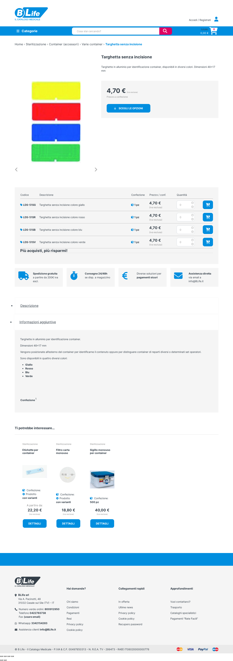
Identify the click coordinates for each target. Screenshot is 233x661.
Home (19, 44)
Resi (69, 618)
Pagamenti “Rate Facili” (184, 618)
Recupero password (130, 624)
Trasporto (176, 607)
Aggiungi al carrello (208, 205)
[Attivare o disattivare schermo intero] (5, 656)
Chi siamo (72, 601)
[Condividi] (8, 656)
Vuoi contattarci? (180, 601)
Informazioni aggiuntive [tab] (37, 322)
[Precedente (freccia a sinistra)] (1, 660)
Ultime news (126, 607)
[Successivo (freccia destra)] (5, 660)
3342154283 (39, 623)
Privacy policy (75, 624)
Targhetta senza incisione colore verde (62, 242)
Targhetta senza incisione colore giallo (62, 204)
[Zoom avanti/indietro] (1, 656)
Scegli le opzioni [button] (131, 108)
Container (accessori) (64, 44)
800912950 (52, 609)
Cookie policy (75, 629)
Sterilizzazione (36, 44)
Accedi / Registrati (200, 19)
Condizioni (73, 607)
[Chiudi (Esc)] (12, 656)
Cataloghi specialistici (183, 612)
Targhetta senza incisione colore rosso (62, 217)
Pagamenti (73, 612)
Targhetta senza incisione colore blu (60, 229)
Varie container (92, 44)
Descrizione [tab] (29, 306)
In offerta (124, 601)
